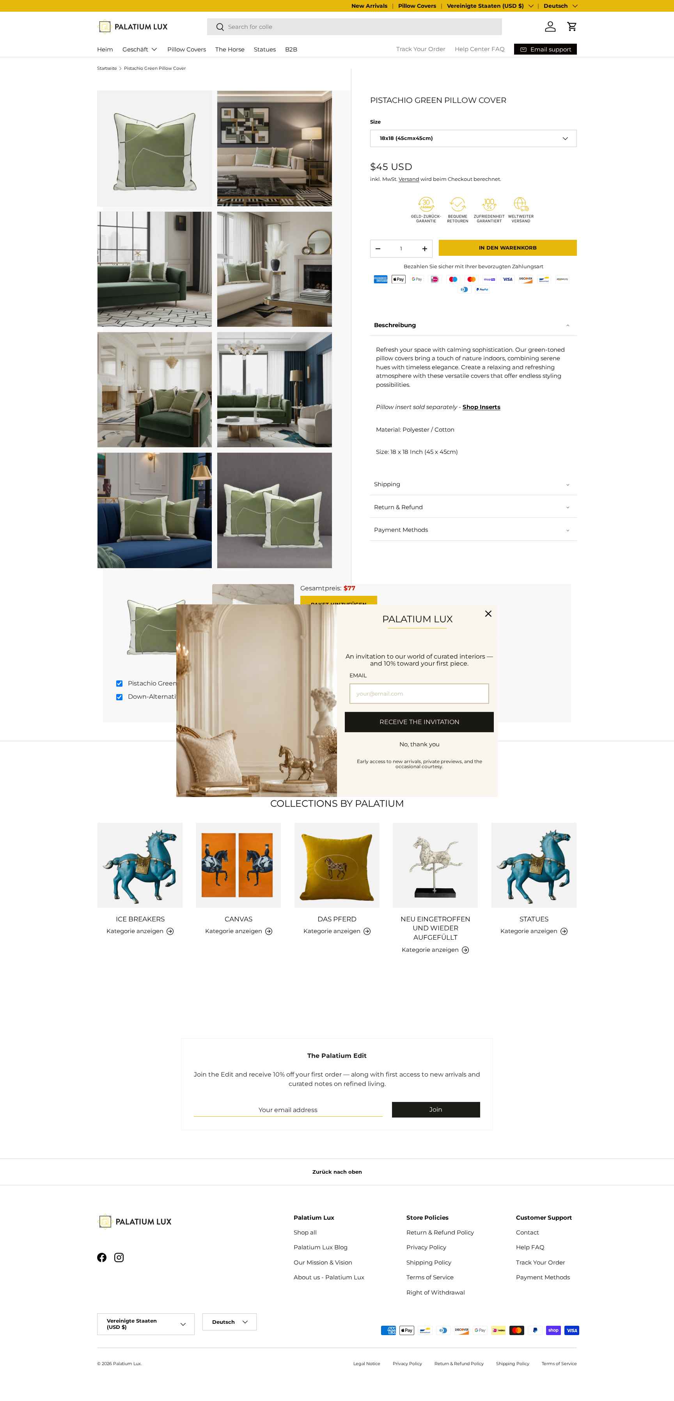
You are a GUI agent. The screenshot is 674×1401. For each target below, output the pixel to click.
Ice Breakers (140, 919)
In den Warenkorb (508, 247)
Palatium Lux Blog (321, 1247)
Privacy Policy (426, 1247)
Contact (527, 1232)
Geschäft (135, 49)
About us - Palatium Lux (329, 1277)
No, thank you (419, 743)
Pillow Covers (417, 6)
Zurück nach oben (337, 1172)
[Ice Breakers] (140, 865)
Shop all (305, 1232)
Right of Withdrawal (435, 1292)
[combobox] (354, 26)
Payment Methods (401, 529)
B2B (291, 49)
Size (375, 122)
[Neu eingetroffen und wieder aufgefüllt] (435, 865)
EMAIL (358, 675)
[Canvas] (238, 865)
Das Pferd (337, 919)
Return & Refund (398, 507)
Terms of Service (430, 1277)
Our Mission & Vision (323, 1262)
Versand (409, 179)
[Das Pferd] (337, 865)
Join (435, 1109)
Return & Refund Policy (440, 1232)
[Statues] (533, 865)
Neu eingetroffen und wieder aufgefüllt (435, 928)
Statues (265, 49)
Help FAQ (530, 1247)
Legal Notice (366, 1363)
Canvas (238, 919)
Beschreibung (395, 325)
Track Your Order (420, 49)
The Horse (230, 49)
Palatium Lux (127, 1363)
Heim (105, 49)
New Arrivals (369, 6)
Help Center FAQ (480, 49)
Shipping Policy (428, 1262)
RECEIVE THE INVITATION (419, 722)
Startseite (107, 68)
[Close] (488, 613)
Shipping (387, 484)
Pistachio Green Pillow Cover (155, 68)
